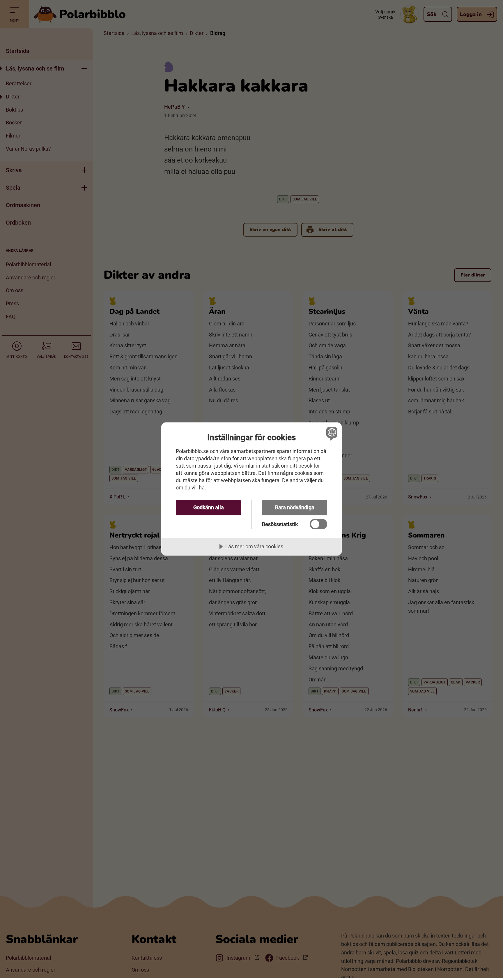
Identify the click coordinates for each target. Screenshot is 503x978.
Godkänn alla (208, 507)
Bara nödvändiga (294, 507)
